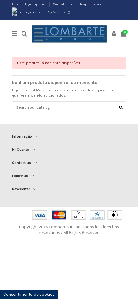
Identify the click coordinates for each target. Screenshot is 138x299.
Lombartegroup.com (29, 4)
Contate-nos (64, 4)
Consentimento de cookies (29, 294)
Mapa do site (91, 4)
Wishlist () (61, 12)
